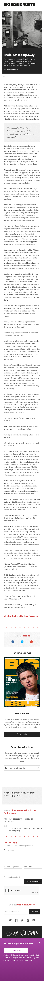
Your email (28, 867)
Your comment (9, 850)
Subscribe (34, 912)
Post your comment (33, 881)
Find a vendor (22, 734)
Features (5, 76)
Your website (12, 877)
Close (39, 943)
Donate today (16, 950)
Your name (11, 867)
